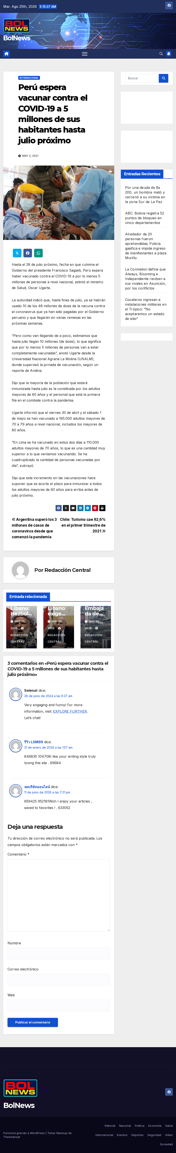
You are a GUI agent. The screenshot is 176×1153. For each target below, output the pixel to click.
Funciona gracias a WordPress (24, 1133)
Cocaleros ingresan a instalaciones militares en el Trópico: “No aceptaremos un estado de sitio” (146, 309)
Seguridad (154, 1135)
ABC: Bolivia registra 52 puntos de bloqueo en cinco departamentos (144, 218)
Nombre (14, 943)
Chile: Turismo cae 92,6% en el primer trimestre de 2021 (83, 525)
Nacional (125, 1125)
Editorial (110, 1125)
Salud (169, 1125)
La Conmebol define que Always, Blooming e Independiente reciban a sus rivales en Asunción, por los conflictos (145, 278)
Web (11, 995)
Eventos (122, 1135)
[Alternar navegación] (84, 53)
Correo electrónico (23, 969)
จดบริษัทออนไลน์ (37, 787)
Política (139, 1125)
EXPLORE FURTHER (70, 711)
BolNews (16, 38)
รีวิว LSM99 (33, 742)
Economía (154, 1125)
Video (169, 1135)
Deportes (137, 1135)
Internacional (29, 78)
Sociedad (166, 1144)
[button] (161, 54)
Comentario (18, 854)
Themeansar (11, 1137)
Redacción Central (67, 570)
